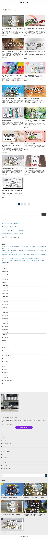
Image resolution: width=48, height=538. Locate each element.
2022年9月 (5, 309)
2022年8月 (5, 312)
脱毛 (4, 383)
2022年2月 (5, 329)
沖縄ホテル (6, 372)
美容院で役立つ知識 (8, 380)
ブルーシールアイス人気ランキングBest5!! (11, 223)
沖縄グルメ (6, 369)
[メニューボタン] (2, 2)
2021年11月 (5, 337)
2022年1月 (5, 332)
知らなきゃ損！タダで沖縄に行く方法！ (10, 258)
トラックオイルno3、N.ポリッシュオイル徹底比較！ (13, 230)
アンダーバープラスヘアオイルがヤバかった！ (12, 246)
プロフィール (6, 350)
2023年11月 (5, 279)
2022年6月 (5, 318)
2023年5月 (5, 296)
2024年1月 (5, 274)
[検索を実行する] (46, 475)
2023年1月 (5, 304)
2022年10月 (5, 307)
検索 (44, 214)
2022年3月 (5, 326)
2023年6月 (5, 293)
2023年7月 (5, 290)
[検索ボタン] (45, 2)
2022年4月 (5, 323)
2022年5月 (5, 321)
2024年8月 (5, 271)
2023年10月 (5, 282)
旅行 (4, 366)
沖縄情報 (5, 374)
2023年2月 (5, 301)
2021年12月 (5, 334)
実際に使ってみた (7, 363)
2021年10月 (5, 340)
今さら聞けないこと (8, 355)
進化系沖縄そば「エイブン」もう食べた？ (11, 237)
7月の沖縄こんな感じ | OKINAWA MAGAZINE (29, 258)
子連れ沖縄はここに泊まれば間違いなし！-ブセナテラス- (14, 226)
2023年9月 (5, 285)
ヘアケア (5, 352)
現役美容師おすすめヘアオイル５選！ (10, 254)
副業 (4, 358)
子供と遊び (6, 361)
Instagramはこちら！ (24, 427)
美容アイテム (6, 377)
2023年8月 (5, 287)
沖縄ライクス (24, 2)
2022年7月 (5, 315)
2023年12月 (5, 276)
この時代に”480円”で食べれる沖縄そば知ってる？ (12, 233)
